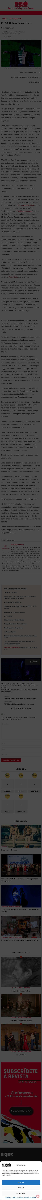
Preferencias (21, 1193)
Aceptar (21, 1182)
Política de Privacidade (30, 1197)
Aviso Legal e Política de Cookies (14, 1197)
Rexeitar (21, 1188)
